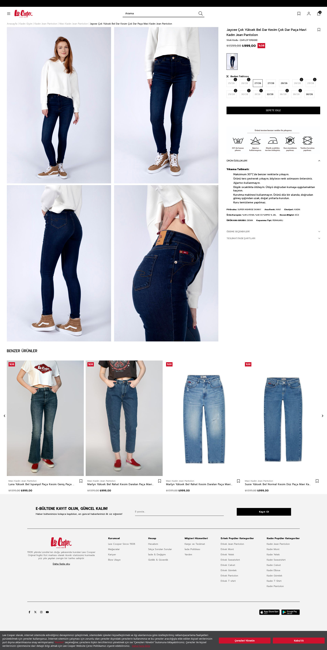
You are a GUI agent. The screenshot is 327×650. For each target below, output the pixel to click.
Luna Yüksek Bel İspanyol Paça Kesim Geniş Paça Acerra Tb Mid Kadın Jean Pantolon (42, 484)
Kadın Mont (273, 549)
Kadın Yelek (273, 554)
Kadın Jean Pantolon (278, 544)
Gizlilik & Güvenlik (158, 560)
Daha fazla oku (61, 564)
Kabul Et (299, 640)
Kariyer (112, 554)
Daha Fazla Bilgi (141, 645)
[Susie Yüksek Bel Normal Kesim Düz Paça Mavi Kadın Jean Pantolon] (281, 418)
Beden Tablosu (239, 76)
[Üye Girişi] (308, 13)
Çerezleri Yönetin (245, 640)
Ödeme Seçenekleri (238, 231)
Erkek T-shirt (228, 581)
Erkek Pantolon (229, 575)
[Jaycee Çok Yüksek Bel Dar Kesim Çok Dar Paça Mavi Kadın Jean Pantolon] (232, 61)
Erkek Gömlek (229, 570)
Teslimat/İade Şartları (241, 238)
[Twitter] (35, 612)
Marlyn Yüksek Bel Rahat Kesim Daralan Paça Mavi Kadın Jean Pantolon (120, 484)
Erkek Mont (227, 549)
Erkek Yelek (227, 554)
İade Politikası (192, 549)
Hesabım (153, 544)
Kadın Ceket (274, 565)
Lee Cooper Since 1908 (121, 544)
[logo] (61, 542)
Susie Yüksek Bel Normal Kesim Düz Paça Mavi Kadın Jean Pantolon (278, 484)
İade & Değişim (157, 554)
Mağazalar (114, 549)
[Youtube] (47, 612)
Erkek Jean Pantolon (232, 544)
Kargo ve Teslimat (195, 544)
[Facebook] (29, 612)
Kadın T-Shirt (274, 581)
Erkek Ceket (228, 565)
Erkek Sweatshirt (230, 560)
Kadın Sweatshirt (276, 560)
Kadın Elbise (273, 570)
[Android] (290, 612)
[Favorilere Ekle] (319, 29)
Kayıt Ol (264, 512)
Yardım (188, 554)
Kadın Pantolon (275, 586)
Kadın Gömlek (274, 575)
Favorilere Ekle (81, 481)
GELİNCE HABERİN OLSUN (235, 79)
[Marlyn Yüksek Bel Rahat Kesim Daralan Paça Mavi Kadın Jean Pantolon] (124, 418)
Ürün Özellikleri (237, 160)
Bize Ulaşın (114, 560)
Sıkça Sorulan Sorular (160, 549)
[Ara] (200, 13)
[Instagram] (41, 612)
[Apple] (269, 612)
